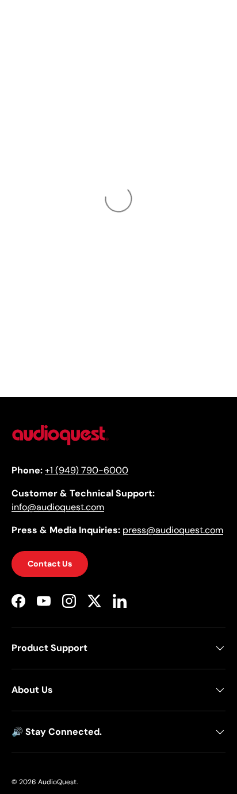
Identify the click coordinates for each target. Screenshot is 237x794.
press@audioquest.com (173, 530)
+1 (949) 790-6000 (86, 470)
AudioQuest (57, 782)
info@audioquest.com (58, 507)
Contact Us (50, 563)
